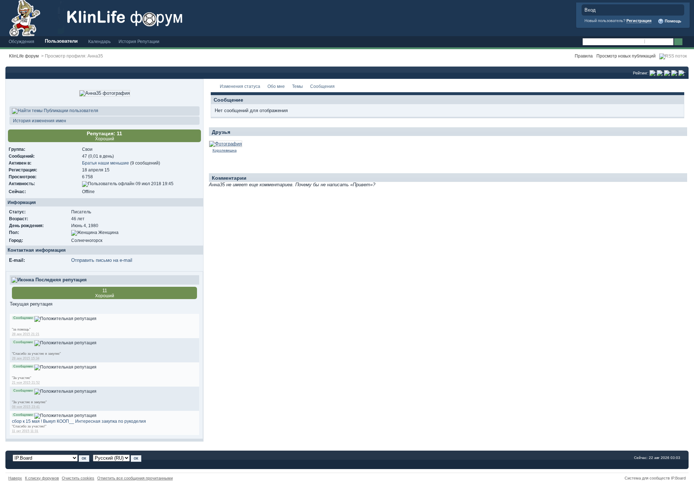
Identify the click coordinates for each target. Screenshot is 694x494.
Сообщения (322, 86)
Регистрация (638, 20)
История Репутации (139, 41)
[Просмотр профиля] (225, 143)
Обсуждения (21, 41)
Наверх (15, 478)
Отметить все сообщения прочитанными (135, 478)
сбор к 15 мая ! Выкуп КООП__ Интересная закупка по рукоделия (79, 421)
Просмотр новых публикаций (626, 56)
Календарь (99, 41)
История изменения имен (39, 120)
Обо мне (276, 86)
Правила (584, 56)
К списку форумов (42, 478)
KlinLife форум (24, 56)
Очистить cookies (78, 478)
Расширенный (687, 42)
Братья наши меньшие (105, 163)
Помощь (672, 21)
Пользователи (61, 41)
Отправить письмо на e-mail (101, 260)
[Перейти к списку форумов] (135, 17)
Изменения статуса (240, 86)
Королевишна (225, 150)
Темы (297, 86)
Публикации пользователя (70, 110)
